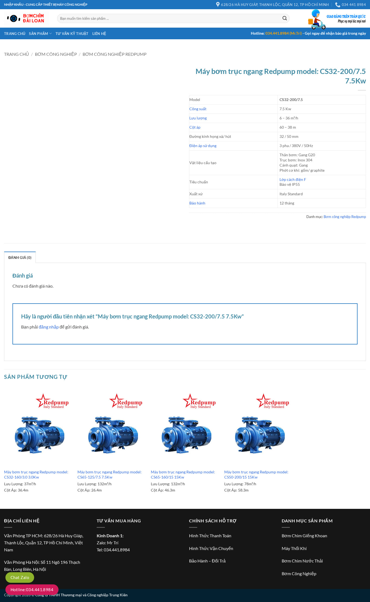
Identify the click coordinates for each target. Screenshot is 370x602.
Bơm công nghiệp (56, 54)
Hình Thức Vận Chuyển (211, 548)
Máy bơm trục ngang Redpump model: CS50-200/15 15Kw (256, 474)
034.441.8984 (117, 549)
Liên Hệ (99, 33)
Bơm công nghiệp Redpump (115, 54)
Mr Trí (112, 542)
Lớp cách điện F (293, 179)
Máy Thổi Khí (294, 548)
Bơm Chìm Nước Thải (302, 560)
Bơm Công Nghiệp (299, 573)
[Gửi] (284, 18)
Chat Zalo (20, 577)
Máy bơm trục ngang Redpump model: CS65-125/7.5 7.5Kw (109, 474)
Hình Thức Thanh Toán (210, 535)
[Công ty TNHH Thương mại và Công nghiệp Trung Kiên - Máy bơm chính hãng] (26, 18)
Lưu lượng (198, 118)
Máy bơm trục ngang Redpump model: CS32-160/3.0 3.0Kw (36, 474)
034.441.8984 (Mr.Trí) (283, 33)
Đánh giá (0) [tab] (19, 257)
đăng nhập (49, 326)
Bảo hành (197, 203)
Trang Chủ (14, 33)
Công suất (197, 108)
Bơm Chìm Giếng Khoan (304, 535)
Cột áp (194, 127)
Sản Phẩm (38, 33)
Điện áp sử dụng (202, 145)
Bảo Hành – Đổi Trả (207, 560)
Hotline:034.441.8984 (32, 589)
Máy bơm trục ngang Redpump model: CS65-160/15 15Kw (183, 474)
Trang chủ (16, 54)
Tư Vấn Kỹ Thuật (72, 33)
